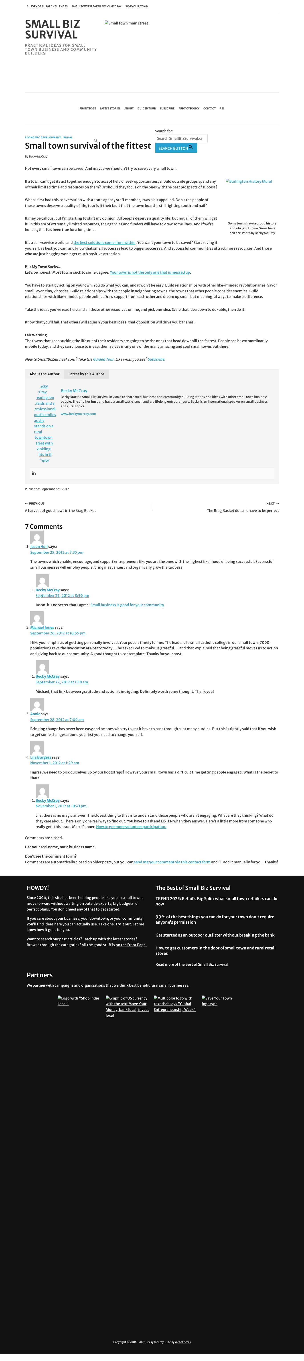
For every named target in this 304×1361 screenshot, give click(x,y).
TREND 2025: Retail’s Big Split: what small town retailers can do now (216, 901)
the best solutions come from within (104, 242)
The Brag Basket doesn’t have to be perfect (243, 507)
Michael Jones (42, 627)
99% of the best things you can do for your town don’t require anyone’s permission (215, 919)
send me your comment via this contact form (172, 862)
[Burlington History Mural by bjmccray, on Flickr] (252, 199)
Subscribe (167, 108)
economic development (43, 137)
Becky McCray (38, 156)
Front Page (88, 108)
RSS (222, 108)
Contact (209, 108)
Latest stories (110, 108)
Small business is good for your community (127, 605)
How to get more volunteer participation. (131, 826)
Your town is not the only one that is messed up (150, 272)
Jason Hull (39, 546)
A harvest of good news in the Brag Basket (60, 507)
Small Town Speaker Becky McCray (96, 6)
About (129, 108)
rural (68, 137)
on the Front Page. (131, 945)
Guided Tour (147, 108)
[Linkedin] (34, 473)
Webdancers (183, 1342)
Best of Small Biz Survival (206, 964)
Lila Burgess (40, 757)
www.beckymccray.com (78, 414)
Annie (35, 714)
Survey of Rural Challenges (47, 6)
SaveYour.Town (136, 6)
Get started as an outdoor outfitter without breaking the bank (215, 935)
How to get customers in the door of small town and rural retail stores (216, 950)
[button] (123, 141)
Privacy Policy (188, 108)
